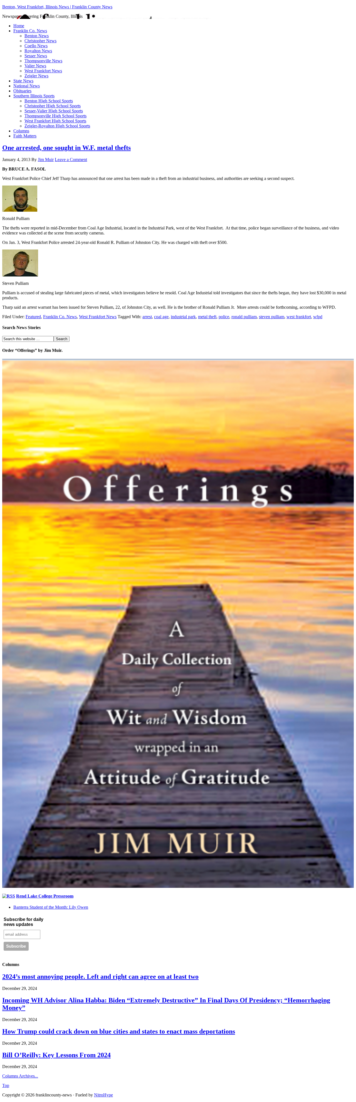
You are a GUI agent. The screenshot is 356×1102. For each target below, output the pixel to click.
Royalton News (38, 50)
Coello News (36, 45)
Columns (21, 131)
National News (26, 85)
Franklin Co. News (30, 30)
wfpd (317, 316)
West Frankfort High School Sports (55, 120)
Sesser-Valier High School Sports (53, 110)
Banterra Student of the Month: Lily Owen (50, 907)
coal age (161, 316)
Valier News (35, 65)
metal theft (207, 316)
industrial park (183, 316)
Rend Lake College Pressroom (44, 896)
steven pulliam (271, 316)
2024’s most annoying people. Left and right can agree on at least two (100, 976)
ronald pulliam (244, 316)
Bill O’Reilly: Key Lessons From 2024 (56, 1055)
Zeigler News (36, 75)
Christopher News (40, 40)
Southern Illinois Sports (34, 95)
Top (5, 1085)
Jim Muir (46, 159)
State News (23, 80)
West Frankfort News (43, 70)
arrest (147, 316)
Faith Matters (24, 136)
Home (18, 25)
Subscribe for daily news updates (23, 922)
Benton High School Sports (48, 100)
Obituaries (22, 90)
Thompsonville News (43, 60)
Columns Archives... (20, 1076)
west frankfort (298, 316)
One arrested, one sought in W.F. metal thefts (66, 147)
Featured (33, 316)
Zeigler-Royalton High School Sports (57, 125)
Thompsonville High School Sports (55, 115)
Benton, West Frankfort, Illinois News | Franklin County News (57, 6)
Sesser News (35, 55)
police (224, 316)
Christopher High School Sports (52, 105)
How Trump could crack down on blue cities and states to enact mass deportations (118, 1031)
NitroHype (103, 1095)
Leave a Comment (71, 159)
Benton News (36, 35)
